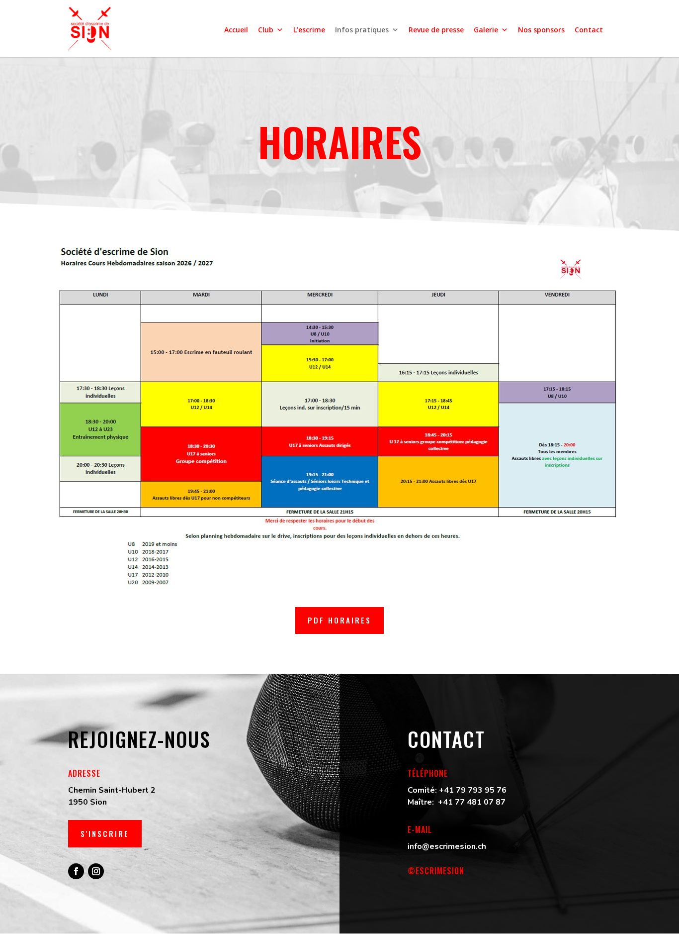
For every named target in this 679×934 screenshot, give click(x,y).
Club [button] (265, 29)
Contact (589, 29)
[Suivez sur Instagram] (96, 871)
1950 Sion (87, 802)
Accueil (236, 29)
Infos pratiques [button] (362, 29)
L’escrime (309, 29)
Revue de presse (436, 29)
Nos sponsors (541, 29)
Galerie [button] (486, 29)
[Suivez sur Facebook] (76, 871)
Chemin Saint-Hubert (108, 790)
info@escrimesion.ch (447, 846)
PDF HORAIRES (339, 620)
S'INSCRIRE (105, 833)
